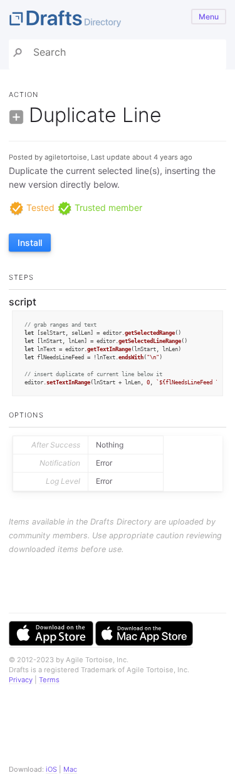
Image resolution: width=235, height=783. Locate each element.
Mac (70, 769)
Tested (39, 207)
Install (30, 242)
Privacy (21, 679)
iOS (51, 769)
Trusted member (107, 207)
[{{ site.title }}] (117, 20)
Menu (209, 16)
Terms (49, 679)
